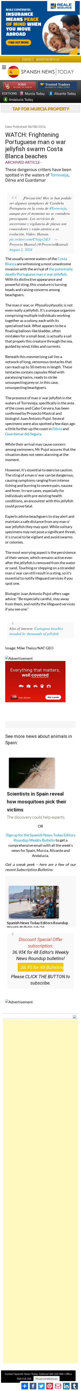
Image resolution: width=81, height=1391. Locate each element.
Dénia (57, 428)
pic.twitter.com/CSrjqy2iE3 (29, 239)
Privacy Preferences (46, 1378)
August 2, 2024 (20, 249)
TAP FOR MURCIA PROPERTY (40, 108)
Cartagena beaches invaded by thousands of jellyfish (36, 631)
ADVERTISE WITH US (47, 59)
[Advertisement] (40, 1191)
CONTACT (27, 59)
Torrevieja (59, 174)
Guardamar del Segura (23, 434)
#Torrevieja (57, 208)
